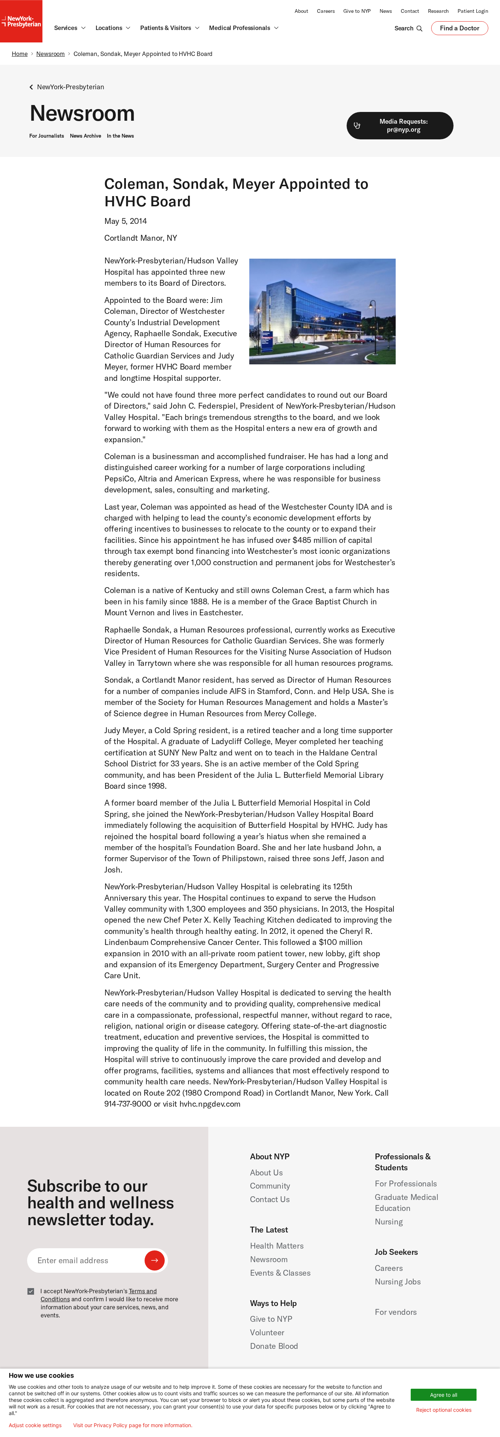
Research (438, 11)
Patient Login (473, 11)
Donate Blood (274, 1346)
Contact (410, 11)
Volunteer (267, 1332)
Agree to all (443, 1395)
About (301, 11)
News (386, 11)
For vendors (396, 1312)
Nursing (389, 1221)
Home (20, 53)
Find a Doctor (460, 29)
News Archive (85, 135)
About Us (266, 1172)
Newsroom (50, 53)
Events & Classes (280, 1273)
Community (270, 1186)
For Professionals (406, 1183)
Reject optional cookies (443, 1410)
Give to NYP (357, 11)
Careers (326, 11)
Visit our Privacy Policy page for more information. (133, 1425)
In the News (120, 135)
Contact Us (270, 1199)
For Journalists (46, 135)
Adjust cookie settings (35, 1425)
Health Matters (276, 1246)
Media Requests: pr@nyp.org (404, 125)
